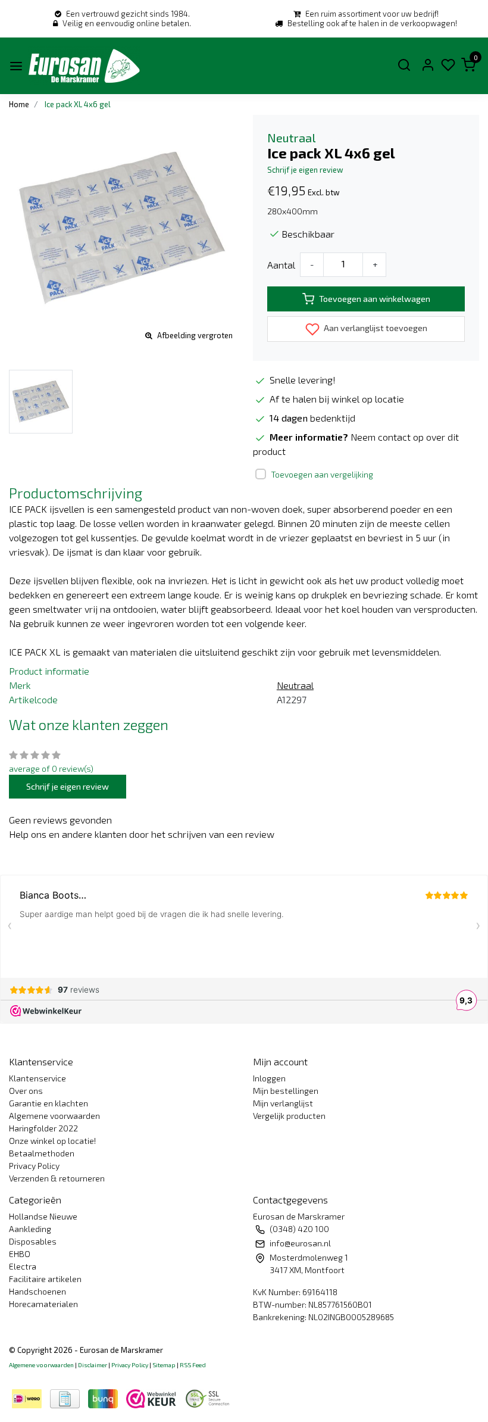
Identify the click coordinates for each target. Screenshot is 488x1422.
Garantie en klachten (48, 1103)
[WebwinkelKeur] (152, 1397)
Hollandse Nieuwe (43, 1216)
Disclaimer (92, 1364)
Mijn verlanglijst (283, 1103)
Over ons (26, 1091)
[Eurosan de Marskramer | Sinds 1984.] (84, 65)
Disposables (33, 1241)
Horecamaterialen (43, 1304)
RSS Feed (193, 1364)
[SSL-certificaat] (209, 1397)
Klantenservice (37, 1078)
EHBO (19, 1254)
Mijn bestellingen (285, 1091)
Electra (22, 1266)
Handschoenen (37, 1291)
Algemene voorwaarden (54, 1116)
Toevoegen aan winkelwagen (374, 299)
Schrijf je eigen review (305, 169)
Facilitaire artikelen (45, 1279)
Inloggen (269, 1078)
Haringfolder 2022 (43, 1128)
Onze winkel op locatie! (52, 1141)
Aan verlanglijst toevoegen (374, 328)
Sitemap (164, 1364)
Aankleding (30, 1229)
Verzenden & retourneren (57, 1178)
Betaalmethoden (41, 1153)
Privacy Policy (34, 1166)
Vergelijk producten (289, 1116)
